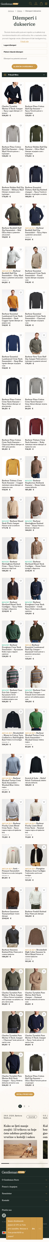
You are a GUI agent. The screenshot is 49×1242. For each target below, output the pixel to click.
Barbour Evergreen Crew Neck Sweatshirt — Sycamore (12, 647)
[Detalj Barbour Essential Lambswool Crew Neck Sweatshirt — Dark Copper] (13, 300)
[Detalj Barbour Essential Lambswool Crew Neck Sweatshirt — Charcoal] (36, 300)
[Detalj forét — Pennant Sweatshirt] (13, 855)
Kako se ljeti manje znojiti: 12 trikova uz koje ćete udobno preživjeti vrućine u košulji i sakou (20, 1131)
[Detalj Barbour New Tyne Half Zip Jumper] (36, 343)
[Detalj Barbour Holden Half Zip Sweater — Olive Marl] (36, 133)
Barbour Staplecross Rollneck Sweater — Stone (34, 482)
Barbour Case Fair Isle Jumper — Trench (35, 692)
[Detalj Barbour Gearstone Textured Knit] (13, 898)
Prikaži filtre (13, 75)
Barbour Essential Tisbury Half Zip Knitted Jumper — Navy (36, 189)
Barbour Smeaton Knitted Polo (10, 951)
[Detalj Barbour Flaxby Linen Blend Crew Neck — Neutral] (36, 810)
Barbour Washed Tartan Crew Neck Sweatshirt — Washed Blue (11, 781)
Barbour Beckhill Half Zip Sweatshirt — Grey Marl (12, 273)
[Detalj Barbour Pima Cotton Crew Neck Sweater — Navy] (13, 386)
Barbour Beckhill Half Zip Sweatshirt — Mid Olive (11, 230)
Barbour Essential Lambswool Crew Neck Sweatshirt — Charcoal (35, 316)
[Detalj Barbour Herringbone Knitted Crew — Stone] (36, 508)
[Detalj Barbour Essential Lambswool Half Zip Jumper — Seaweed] (36, 632)
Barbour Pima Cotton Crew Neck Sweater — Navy (11, 401)
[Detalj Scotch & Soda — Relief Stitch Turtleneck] (36, 765)
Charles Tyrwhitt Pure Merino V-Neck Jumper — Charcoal (12, 1037)
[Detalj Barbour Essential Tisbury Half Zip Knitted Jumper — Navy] (36, 174)
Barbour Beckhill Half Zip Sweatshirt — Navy (34, 230)
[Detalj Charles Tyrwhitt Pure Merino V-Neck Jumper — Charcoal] (13, 1022)
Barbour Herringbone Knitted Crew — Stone (34, 523)
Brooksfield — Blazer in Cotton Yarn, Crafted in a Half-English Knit (13, 736)
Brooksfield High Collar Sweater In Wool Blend (36, 952)
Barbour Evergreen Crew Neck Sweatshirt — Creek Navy (34, 605)
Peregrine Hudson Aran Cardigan (35, 869)
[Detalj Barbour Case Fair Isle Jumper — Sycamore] (13, 677)
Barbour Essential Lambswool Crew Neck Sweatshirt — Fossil (35, 273)
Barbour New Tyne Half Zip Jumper (35, 357)
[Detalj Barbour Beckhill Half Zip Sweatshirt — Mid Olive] (13, 215)
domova (11, 11)
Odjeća (19, 11)
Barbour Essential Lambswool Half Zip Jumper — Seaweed (34, 648)
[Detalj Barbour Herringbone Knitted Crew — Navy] (13, 548)
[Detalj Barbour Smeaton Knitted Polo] (13, 936)
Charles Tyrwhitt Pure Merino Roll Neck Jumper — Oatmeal (35, 995)
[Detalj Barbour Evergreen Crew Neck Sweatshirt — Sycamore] (13, 632)
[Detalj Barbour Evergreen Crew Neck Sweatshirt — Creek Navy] (36, 589)
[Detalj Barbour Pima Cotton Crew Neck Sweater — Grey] (36, 386)
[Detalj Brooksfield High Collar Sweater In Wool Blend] (36, 936)
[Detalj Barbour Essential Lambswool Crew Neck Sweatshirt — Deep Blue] (13, 343)
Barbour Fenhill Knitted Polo (35, 912)
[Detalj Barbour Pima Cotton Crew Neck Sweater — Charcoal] (13, 427)
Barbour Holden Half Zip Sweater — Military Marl (13, 188)
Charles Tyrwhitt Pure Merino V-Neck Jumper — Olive (12, 995)
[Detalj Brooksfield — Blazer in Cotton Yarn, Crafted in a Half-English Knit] (13, 720)
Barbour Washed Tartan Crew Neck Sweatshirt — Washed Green (34, 736)
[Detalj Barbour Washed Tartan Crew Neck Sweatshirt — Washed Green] (36, 720)
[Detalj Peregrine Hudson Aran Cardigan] (36, 855)
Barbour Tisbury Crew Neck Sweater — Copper (12, 481)
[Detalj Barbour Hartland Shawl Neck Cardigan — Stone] (36, 548)
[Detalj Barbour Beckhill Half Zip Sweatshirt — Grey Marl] (13, 257)
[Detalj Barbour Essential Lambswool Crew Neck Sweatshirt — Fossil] (36, 257)
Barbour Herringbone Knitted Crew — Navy (11, 563)
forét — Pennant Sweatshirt (10, 869)
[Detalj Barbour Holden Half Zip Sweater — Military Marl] (13, 174)
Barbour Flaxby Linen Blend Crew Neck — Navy (11, 825)
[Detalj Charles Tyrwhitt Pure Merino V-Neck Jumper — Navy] (36, 1022)
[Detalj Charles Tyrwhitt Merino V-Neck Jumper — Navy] (13, 93)
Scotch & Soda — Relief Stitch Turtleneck (35, 779)
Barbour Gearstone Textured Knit (10, 912)
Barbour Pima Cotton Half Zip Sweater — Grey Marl (13, 149)
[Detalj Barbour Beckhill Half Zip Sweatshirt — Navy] (36, 215)
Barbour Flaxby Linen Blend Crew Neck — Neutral (34, 825)
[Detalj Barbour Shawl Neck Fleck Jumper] (13, 508)
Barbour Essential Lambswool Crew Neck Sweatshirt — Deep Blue (12, 358)
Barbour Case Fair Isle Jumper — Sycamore (12, 692)
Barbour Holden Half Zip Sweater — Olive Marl (36, 148)
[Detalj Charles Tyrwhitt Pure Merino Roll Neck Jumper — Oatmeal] (36, 979)
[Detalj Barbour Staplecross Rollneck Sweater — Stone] (36, 467)
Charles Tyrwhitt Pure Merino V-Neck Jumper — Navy (35, 1037)
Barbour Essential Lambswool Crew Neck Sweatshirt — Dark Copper (12, 317)
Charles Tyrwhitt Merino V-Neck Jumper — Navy (12, 108)
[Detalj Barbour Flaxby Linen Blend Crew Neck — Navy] (13, 810)
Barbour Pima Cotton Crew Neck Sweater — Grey (34, 401)
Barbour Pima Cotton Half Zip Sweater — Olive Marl (34, 1078)
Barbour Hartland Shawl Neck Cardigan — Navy (11, 604)
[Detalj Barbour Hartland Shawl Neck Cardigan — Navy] (13, 589)
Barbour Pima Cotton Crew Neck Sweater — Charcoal (11, 442)
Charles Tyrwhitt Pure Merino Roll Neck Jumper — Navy (12, 1078)
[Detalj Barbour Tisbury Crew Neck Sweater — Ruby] (36, 427)
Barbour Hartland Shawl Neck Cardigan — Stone (34, 563)
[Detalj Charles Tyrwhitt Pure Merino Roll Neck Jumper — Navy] (13, 1063)
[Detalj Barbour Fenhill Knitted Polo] (36, 898)
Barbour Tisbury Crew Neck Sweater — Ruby (35, 441)
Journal (31, 1117)
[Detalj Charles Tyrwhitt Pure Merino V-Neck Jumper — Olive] (13, 979)
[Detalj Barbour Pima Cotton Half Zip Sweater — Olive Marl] (36, 1063)
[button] (21, 85)
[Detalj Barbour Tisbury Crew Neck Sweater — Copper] (13, 467)
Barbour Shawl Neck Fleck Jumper (12, 522)
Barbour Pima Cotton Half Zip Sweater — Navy (34, 108)
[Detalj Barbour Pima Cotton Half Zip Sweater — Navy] (36, 93)
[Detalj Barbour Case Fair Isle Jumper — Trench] (36, 677)
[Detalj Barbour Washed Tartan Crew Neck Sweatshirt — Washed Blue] (13, 765)
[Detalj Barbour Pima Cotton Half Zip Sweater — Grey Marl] (13, 133)
